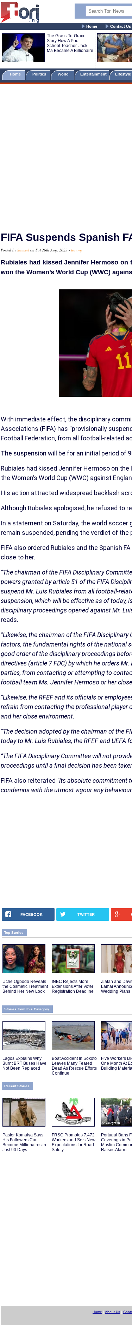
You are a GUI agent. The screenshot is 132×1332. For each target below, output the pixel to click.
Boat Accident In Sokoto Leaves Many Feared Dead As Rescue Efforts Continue (74, 1066)
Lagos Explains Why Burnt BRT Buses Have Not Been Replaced (24, 1063)
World (64, 74)
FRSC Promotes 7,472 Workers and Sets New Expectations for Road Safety (73, 1142)
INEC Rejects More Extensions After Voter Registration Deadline (73, 986)
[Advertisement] (66, 155)
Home (91, 26)
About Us (112, 1312)
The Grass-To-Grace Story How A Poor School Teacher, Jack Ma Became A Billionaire (70, 43)
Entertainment (93, 74)
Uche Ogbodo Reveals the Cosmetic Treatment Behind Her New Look (25, 986)
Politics (39, 74)
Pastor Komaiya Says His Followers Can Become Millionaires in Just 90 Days (24, 1142)
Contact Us (120, 26)
